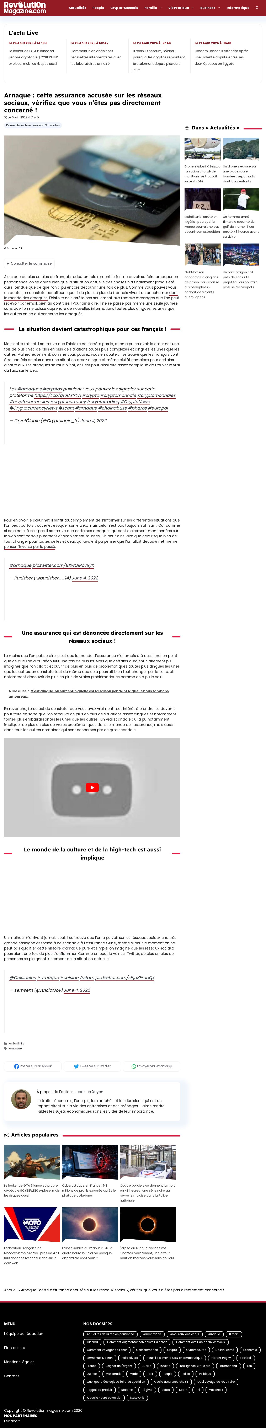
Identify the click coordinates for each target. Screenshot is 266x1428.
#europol (158, 408)
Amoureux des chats (184, 1334)
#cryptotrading (103, 402)
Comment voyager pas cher (107, 1350)
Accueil (10, 1290)
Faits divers (130, 1358)
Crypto (172, 1350)
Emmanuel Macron (100, 1358)
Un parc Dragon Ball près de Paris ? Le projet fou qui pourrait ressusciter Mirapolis (240, 279)
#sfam (87, 977)
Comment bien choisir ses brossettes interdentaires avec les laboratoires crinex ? (96, 57)
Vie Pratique (178, 8)
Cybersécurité (196, 1350)
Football (245, 1358)
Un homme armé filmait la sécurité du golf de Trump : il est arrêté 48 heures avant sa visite (241, 226)
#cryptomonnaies (156, 395)
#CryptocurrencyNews (33, 408)
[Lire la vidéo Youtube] (92, 787)
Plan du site (14, 1347)
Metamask (113, 1374)
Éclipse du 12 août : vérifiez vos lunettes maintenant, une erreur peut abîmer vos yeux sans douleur (147, 1253)
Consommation (147, 1350)
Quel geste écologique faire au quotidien (116, 1382)
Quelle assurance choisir (171, 1382)
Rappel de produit (99, 1390)
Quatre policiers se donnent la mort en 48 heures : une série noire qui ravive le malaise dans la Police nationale (147, 1192)
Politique (205, 1374)
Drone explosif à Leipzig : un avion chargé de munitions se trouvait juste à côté (202, 173)
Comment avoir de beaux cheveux (200, 1342)
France (91, 1366)
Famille (150, 8)
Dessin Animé (225, 1350)
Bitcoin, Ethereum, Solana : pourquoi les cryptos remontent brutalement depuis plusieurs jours (159, 60)
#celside (69, 977)
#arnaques (29, 389)
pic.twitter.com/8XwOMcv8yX (63, 565)
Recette (127, 1390)
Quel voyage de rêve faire (216, 1382)
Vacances (216, 1390)
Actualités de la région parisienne (110, 1334)
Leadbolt (12, 1421)
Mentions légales (19, 1361)
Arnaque (15, 1049)
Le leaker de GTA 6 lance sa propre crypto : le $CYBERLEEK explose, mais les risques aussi (33, 57)
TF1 (198, 1390)
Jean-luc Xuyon (89, 1091)
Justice (92, 1374)
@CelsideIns (22, 977)
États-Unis (137, 1398)
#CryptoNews (135, 402)
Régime (147, 1390)
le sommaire (31, 263)
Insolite (165, 1366)
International (229, 1366)
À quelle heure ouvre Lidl (104, 1398)
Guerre (146, 1366)
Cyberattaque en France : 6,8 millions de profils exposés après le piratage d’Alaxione (89, 1190)
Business (207, 8)
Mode (134, 1374)
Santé (166, 1390)
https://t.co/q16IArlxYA (57, 395)
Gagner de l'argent (119, 1366)
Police (186, 1374)
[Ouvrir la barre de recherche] (257, 8)
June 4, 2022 (93, 421)
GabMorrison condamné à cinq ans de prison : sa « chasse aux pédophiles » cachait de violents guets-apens (202, 284)
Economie (250, 1350)
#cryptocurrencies (29, 402)
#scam (66, 408)
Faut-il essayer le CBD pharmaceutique (174, 1358)
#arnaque (86, 408)
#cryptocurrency (68, 402)
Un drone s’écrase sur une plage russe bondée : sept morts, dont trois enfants (239, 173)
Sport (183, 1390)
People (98, 8)
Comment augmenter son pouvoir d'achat (137, 1342)
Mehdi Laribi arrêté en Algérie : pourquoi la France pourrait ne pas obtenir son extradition (202, 224)
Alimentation (152, 1334)
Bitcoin (234, 1334)
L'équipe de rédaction (23, 1333)
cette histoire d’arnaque (59, 948)
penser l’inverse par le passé (29, 546)
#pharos (137, 408)
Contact (11, 1375)
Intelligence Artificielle (195, 1366)
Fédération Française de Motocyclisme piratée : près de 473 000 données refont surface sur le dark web (31, 1255)
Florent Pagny (221, 1358)
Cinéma (92, 1342)
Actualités (77, 8)
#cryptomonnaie (118, 395)
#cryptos (52, 389)
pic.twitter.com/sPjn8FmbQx (124, 977)
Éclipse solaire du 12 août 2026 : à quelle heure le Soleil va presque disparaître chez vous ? (87, 1253)
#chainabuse (112, 408)
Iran (249, 1366)
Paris (150, 1374)
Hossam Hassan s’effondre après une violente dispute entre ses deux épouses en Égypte (222, 57)
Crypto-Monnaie (124, 8)
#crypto (90, 395)
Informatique (238, 8)
